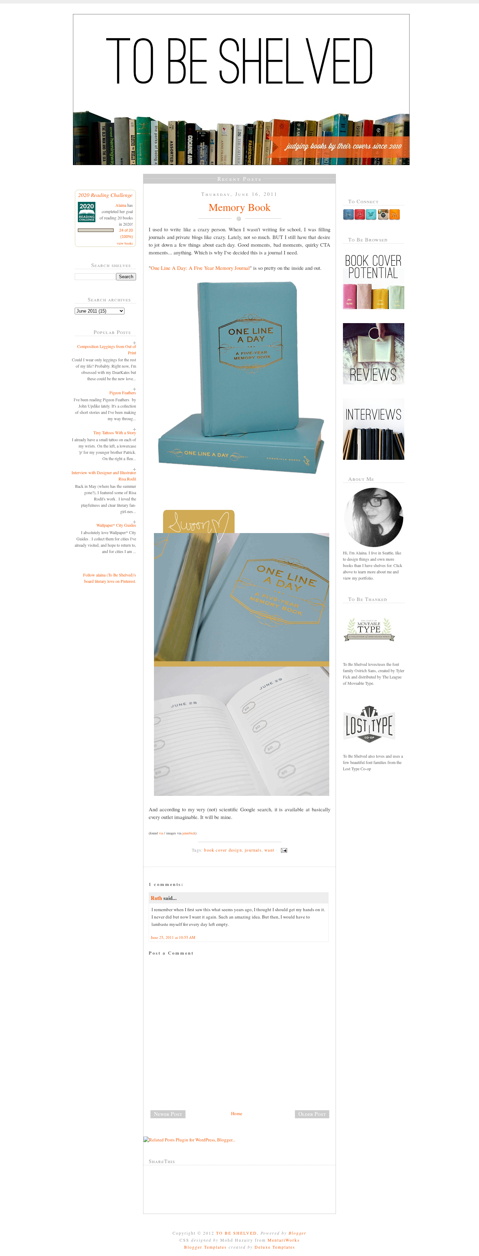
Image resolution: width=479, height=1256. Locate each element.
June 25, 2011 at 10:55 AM (173, 937)
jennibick (188, 833)
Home (236, 1113)
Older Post (312, 1113)
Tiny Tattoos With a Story (114, 432)
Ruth (156, 898)
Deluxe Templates (275, 1247)
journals (253, 850)
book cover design (223, 850)
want (269, 850)
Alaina (120, 205)
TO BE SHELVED (236, 1233)
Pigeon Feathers (122, 392)
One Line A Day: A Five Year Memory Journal (200, 267)
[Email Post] (283, 850)
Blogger (297, 1233)
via (161, 833)
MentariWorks (284, 1240)
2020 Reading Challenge (105, 194)
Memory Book (240, 207)
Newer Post (168, 1113)
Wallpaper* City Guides (116, 525)
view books (125, 243)
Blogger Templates (205, 1247)
